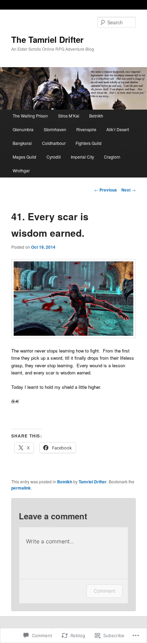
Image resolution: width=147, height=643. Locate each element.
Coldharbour (54, 143)
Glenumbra (23, 129)
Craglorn (112, 157)
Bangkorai (22, 143)
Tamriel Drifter (93, 482)
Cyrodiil (53, 157)
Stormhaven (55, 129)
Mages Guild (24, 157)
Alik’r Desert (117, 129)
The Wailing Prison (30, 116)
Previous (105, 190)
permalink (21, 488)
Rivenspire (86, 129)
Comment (104, 591)
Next (128, 190)
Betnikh (96, 116)
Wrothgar (21, 170)
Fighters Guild (89, 143)
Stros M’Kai (68, 116)
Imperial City (82, 157)
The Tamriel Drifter (47, 39)
